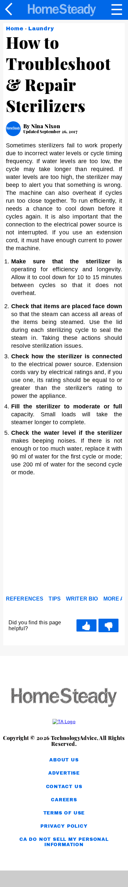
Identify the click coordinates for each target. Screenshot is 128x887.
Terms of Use (64, 813)
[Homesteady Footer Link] (64, 698)
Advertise (64, 773)
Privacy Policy (63, 826)
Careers (64, 799)
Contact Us (64, 786)
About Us (63, 759)
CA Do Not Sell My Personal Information (64, 842)
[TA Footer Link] (64, 721)
